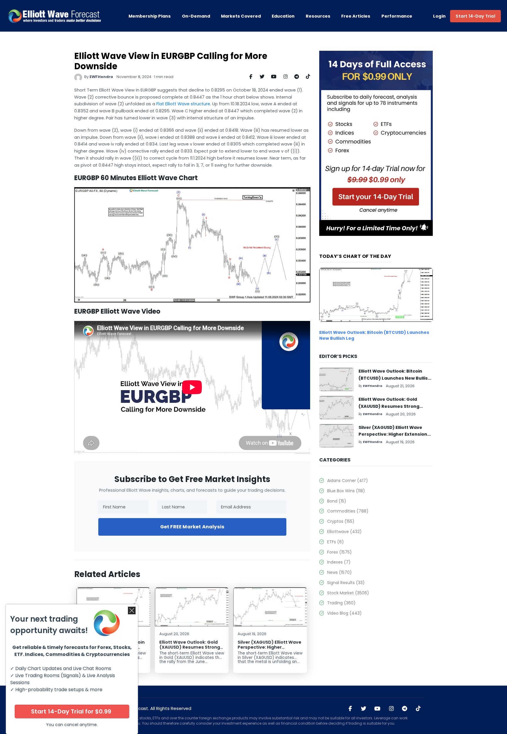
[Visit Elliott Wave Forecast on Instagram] (391, 708)
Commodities (347, 511)
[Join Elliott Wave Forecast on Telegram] (404, 708)
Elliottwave (344, 532)
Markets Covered (241, 16)
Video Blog (344, 613)
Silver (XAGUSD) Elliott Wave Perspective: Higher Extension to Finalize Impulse (269, 649)
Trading (341, 603)
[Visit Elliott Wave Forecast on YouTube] (377, 708)
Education (283, 16)
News (339, 572)
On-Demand (196, 16)
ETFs (335, 542)
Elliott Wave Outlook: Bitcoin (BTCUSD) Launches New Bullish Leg (395, 378)
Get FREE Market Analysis (192, 526)
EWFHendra (101, 76)
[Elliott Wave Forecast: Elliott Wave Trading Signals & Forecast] (55, 16)
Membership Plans (150, 16)
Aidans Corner (347, 480)
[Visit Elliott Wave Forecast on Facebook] (350, 708)
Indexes (338, 562)
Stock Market (348, 593)
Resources (318, 16)
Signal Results (345, 583)
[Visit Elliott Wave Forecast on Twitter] (363, 708)
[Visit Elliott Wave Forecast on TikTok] (418, 708)
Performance (396, 16)
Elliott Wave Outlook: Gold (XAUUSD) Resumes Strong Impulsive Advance (189, 647)
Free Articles (355, 16)
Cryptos (340, 521)
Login (439, 16)
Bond (336, 501)
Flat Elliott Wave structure (183, 104)
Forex (339, 552)
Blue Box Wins (346, 491)
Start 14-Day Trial (475, 16)
